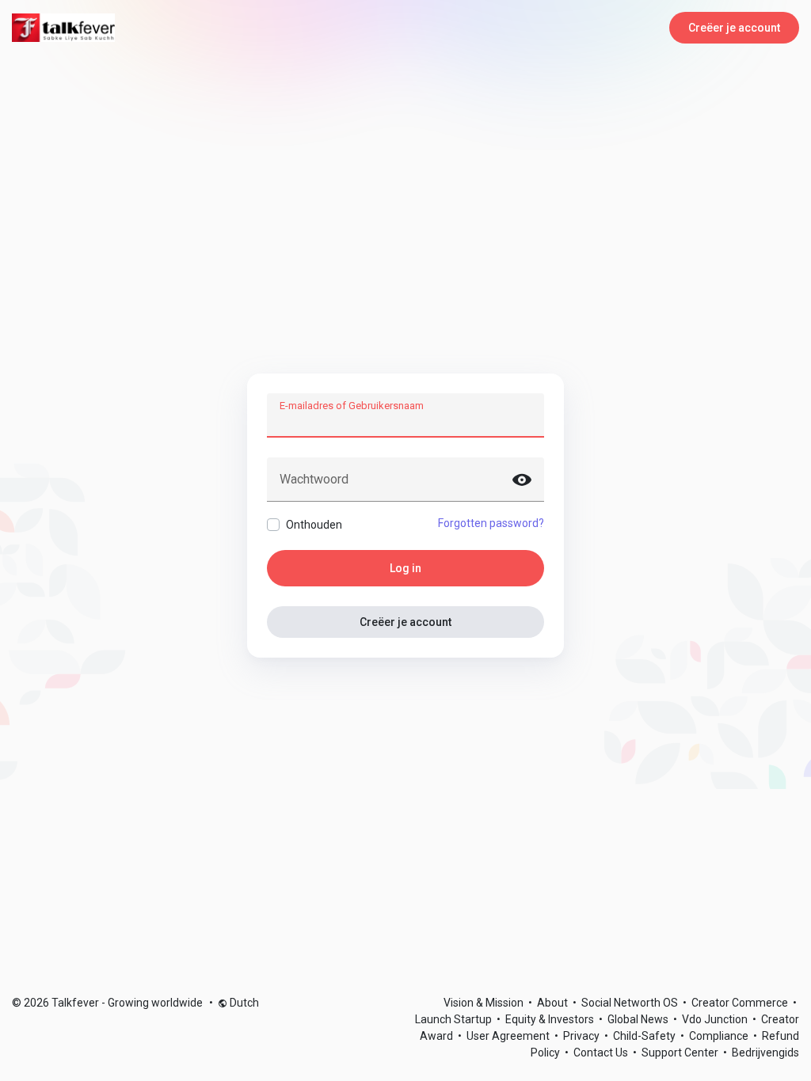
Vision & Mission (485, 1002)
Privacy (582, 1036)
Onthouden (314, 524)
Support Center (681, 1052)
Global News (639, 1019)
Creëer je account (734, 27)
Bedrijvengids (765, 1052)
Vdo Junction (716, 1019)
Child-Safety (645, 1036)
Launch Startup (454, 1019)
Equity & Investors (550, 1019)
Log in (405, 568)
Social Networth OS (630, 1002)
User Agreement (509, 1036)
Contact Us (601, 1052)
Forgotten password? (491, 523)
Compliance (720, 1036)
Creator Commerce (740, 1002)
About (553, 1002)
